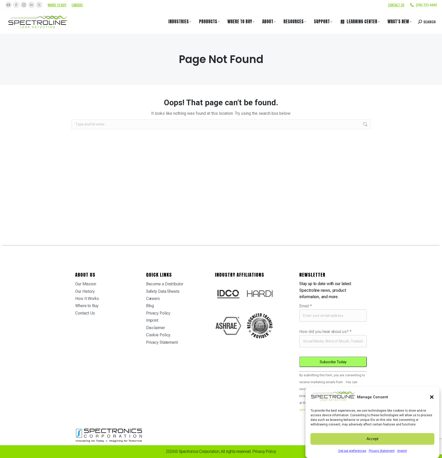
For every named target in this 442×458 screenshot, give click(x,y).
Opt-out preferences (352, 451)
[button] (431, 397)
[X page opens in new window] (39, 5)
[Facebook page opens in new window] (16, 5)
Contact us (396, 4)
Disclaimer (155, 327)
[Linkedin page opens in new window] (31, 5)
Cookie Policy (158, 334)
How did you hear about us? (325, 331)
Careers (77, 4)
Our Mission (85, 284)
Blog (150, 305)
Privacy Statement (382, 451)
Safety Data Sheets (163, 291)
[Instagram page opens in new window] (23, 5)
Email (305, 306)
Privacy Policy (158, 313)
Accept (372, 439)
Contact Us (85, 313)
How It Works (87, 298)
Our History (85, 291)
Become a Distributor (164, 284)
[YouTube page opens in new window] (8, 5)
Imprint (402, 451)
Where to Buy (57, 4)
